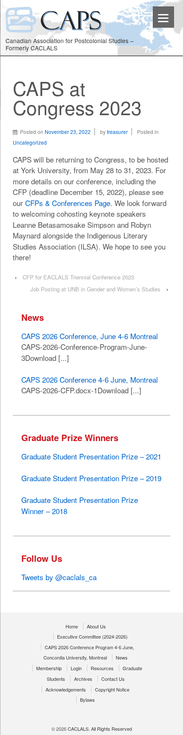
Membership (49, 668)
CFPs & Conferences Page (67, 203)
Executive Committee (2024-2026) (92, 636)
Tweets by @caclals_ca (59, 577)
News (122, 657)
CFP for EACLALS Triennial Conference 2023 (78, 277)
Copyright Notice (112, 689)
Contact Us (113, 678)
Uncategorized (30, 142)
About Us (96, 626)
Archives (83, 678)
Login (76, 668)
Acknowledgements (66, 689)
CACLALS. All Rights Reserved (99, 728)
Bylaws (87, 699)
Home (72, 626)
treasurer (117, 131)
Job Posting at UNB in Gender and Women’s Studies (95, 289)
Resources (102, 668)
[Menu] (163, 17)
